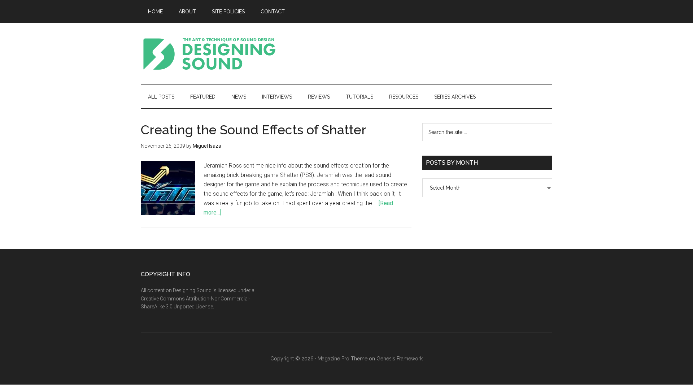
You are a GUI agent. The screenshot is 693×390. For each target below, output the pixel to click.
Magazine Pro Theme (342, 358)
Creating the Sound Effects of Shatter (253, 129)
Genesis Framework (399, 358)
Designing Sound (209, 54)
